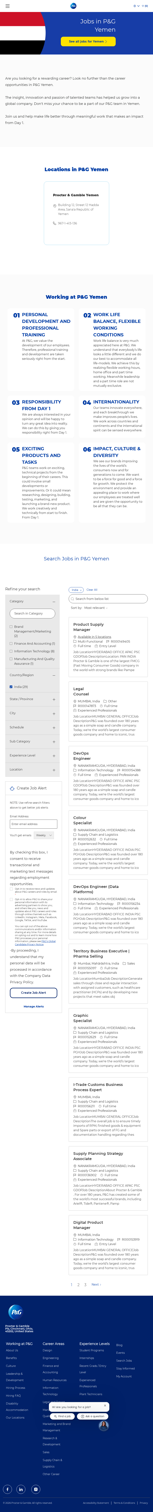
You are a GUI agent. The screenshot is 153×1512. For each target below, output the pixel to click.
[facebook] (7, 1489)
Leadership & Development (15, 1377)
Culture (11, 1366)
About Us (12, 1350)
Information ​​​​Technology (51, 1391)
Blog (119, 1345)
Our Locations (15, 1417)
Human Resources (55, 1380)
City (13, 713)
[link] (34, 1006)
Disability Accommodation (17, 1407)
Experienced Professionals (88, 1383)
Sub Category (20, 741)
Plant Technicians (90, 1394)
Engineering (51, 1358)
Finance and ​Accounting (51, 1369)
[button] (81, 589)
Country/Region (22, 675)
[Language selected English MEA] (137, 6)
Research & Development (51, 1441)
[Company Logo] (73, 5)
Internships (86, 1358)
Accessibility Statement (96, 1503)
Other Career (51, 1474)
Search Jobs (124, 1360)
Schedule (17, 727)
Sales (46, 1452)
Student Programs (91, 1350)
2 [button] (78, 1285)
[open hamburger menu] (7, 5)
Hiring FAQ (13, 1395)
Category (17, 601)
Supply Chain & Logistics (52, 1463)
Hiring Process (15, 1388)
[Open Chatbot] (104, 1425)
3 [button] (85, 1285)
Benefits (11, 1358)
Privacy (144, 1503)
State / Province (21, 699)
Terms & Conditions (124, 1503)
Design (47, 1350)
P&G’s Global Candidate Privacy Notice (35, 943)
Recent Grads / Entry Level (92, 1369)
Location (16, 769)
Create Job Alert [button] (33, 993)
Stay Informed (125, 1368)
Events (120, 1352)
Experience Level (22, 755)
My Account (124, 1376)
